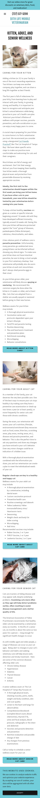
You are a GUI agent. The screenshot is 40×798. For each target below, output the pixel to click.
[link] (20, 20)
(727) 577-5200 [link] (20, 14)
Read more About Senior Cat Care (20, 760)
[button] (5, 14)
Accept (20, 793)
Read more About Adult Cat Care (20, 545)
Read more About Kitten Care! (20, 349)
